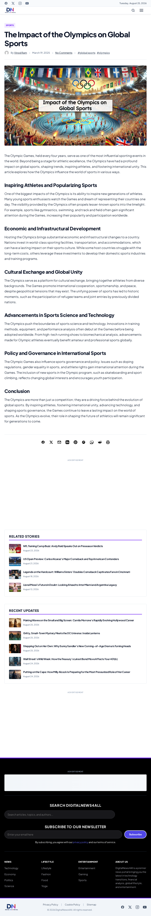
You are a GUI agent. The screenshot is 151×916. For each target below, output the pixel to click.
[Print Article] (108, 442)
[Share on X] (51, 442)
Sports (10, 25)
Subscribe (135, 834)
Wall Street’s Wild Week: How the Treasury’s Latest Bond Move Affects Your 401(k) (70, 659)
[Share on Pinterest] (75, 442)
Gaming (83, 874)
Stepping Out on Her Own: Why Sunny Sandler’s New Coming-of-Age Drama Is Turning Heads (77, 646)
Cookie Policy (72, 904)
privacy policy (80, 842)
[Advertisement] (75, 490)
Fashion (46, 874)
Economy (10, 874)
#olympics (103, 52)
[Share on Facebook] (43, 442)
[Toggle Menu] (141, 10)
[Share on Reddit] (100, 442)
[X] (13, 3)
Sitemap (91, 904)
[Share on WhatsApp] (92, 442)
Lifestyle (46, 868)
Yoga (44, 886)
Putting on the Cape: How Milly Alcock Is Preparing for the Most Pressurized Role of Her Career (76, 671)
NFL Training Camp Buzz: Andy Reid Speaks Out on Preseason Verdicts (63, 546)
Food (44, 880)
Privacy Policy (50, 904)
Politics (8, 880)
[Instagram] (20, 3)
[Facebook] (6, 3)
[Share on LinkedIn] (67, 442)
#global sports (86, 52)
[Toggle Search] (133, 10)
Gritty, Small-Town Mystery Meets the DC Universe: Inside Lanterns (61, 633)
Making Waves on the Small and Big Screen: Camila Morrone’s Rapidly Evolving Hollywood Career (78, 620)
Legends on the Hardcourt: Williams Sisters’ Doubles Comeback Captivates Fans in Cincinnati (76, 571)
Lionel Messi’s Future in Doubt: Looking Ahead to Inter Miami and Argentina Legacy (70, 584)
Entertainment (86, 868)
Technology (11, 868)
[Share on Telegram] (83, 442)
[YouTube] (27, 3)
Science (9, 886)
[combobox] (59, 814)
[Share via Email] (59, 442)
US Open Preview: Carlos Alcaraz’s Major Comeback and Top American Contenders (71, 559)
